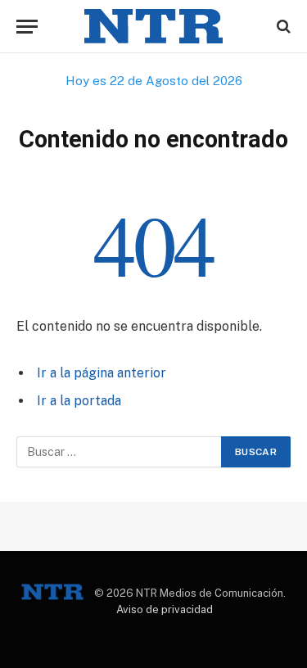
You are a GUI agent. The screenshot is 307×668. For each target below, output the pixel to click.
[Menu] (27, 26)
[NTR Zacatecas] (153, 26)
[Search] (282, 26)
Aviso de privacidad (164, 609)
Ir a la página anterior (101, 373)
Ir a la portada (79, 400)
